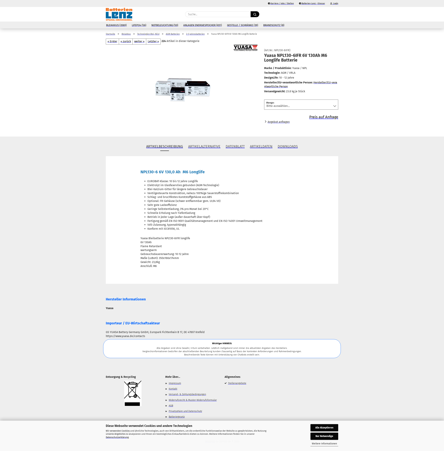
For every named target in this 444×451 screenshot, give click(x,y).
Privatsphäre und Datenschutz (185, 411)
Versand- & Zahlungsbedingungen (187, 394)
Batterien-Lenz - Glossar (313, 3)
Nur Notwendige (324, 436)
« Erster (112, 41)
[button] (336, 14)
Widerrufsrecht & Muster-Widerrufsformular (193, 400)
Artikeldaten (261, 146)
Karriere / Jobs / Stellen (282, 3)
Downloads (288, 146)
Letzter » (153, 41)
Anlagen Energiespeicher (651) (202, 25)
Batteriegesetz (177, 416)
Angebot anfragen (279, 122)
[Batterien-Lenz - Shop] (119, 14)
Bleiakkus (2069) (116, 25)
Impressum (175, 383)
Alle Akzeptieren (324, 427)
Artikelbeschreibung (164, 146)
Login (335, 3)
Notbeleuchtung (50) (164, 25)
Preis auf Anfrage (323, 117)
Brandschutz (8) (273, 25)
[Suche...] (255, 14)
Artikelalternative (204, 146)
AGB (171, 405)
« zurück (126, 41)
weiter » (139, 41)
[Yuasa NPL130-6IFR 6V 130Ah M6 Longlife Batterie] (182, 87)
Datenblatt (235, 146)
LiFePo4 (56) (139, 25)
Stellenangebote (237, 383)
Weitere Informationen (324, 443)
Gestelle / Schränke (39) (242, 25)
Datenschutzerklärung (117, 437)
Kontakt (173, 388)
